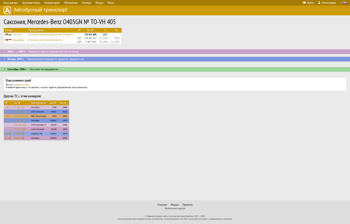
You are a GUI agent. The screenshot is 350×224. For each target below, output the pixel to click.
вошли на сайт (21, 84)
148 (7, 116)
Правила (187, 204)
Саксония (17, 34)
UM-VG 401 (20, 112)
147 (7, 107)
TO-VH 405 (20, 125)
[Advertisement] (175, 172)
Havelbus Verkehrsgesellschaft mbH (46, 40)
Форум (175, 204)
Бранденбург (18, 40)
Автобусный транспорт (41, 10)
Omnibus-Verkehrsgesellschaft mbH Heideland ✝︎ (52, 34)
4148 (8, 133)
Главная (162, 204)
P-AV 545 (19, 107)
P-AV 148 (19, 120)
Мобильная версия (175, 208)
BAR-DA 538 (21, 116)
